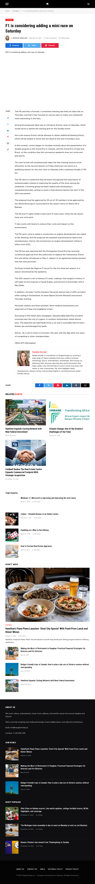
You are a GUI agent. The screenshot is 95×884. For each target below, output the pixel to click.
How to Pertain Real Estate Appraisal (36, 546)
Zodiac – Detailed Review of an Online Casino (39, 514)
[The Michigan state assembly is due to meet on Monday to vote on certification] (11, 830)
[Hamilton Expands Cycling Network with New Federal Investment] (25, 412)
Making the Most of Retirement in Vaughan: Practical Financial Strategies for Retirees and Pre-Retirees (53, 649)
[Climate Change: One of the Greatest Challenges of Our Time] (69, 412)
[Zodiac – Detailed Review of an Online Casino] (11, 519)
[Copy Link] (7, 149)
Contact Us (32, 869)
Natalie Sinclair (20, 38)
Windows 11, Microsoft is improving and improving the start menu (48, 498)
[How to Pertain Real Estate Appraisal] (11, 551)
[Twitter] (7, 124)
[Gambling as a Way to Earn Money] (11, 535)
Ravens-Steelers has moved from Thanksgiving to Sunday (45, 842)
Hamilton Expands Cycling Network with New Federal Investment (23, 430)
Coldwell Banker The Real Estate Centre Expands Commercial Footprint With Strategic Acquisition (23, 472)
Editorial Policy (55, 869)
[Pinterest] (7, 136)
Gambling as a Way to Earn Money (35, 530)
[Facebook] (7, 117)
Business (8, 625)
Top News (9, 20)
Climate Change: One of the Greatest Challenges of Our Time (66, 430)
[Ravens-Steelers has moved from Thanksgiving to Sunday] (11, 847)
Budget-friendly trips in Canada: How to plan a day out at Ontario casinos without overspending (55, 665)
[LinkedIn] (7, 130)
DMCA (42, 869)
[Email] (7, 143)
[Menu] (7, 4)
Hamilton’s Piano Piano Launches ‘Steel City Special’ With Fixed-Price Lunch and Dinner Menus (46, 630)
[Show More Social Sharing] (61, 45)
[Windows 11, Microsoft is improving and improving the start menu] (11, 502)
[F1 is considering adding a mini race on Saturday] (47, 78)
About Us (20, 869)
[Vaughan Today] (47, 4)
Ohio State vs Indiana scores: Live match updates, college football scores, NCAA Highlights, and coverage (54, 809)
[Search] (88, 4)
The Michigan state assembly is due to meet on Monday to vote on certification (54, 825)
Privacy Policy (72, 869)
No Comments (51, 38)
